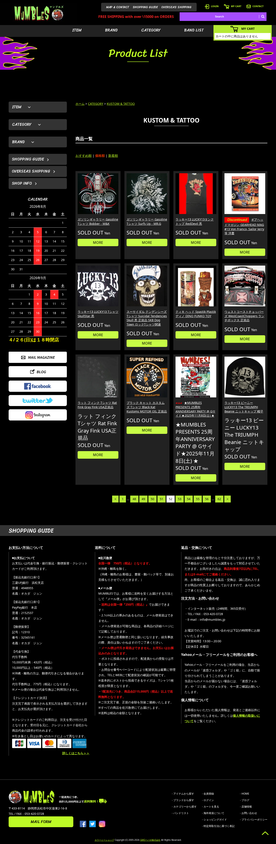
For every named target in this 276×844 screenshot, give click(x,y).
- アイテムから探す (183, 793)
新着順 (113, 155)
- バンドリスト (180, 813)
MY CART (236, 6)
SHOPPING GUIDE (145, 7)
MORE (98, 242)
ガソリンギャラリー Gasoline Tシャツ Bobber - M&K (98, 221)
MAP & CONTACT (117, 7)
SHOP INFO (22, 183)
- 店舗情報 (246, 806)
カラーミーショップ (104, 839)
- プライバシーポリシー (253, 819)
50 (152, 499)
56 (207, 499)
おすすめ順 (83, 155)
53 (179, 499)
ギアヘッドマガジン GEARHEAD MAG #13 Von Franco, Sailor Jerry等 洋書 (244, 226)
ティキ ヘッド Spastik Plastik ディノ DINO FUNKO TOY (196, 314)
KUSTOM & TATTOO (121, 104)
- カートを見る (210, 806)
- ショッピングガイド (214, 819)
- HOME (244, 793)
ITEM (77, 30)
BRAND (111, 30)
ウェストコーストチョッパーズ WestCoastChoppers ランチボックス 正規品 (244, 316)
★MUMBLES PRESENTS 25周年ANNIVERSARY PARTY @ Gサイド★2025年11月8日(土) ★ (195, 409)
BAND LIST (194, 30)
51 (161, 499)
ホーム (80, 104)
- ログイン (208, 800)
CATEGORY (151, 30)
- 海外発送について (213, 813)
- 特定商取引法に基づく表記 (218, 826)
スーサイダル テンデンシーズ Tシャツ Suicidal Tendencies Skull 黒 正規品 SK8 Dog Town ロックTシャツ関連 (147, 318)
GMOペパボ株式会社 (150, 839)
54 (188, 499)
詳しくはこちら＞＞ (75, 753)
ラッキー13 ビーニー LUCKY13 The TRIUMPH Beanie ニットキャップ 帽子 (243, 407)
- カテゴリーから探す (184, 806)
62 (219, 499)
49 (143, 499)
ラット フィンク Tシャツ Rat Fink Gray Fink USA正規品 (97, 405)
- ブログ (244, 800)
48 (134, 499)
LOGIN (215, 6)
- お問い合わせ (248, 813)
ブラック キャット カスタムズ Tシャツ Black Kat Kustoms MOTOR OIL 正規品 (147, 407)
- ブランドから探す (183, 800)
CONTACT (257, 6)
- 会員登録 (208, 793)
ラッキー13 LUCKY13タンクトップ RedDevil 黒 (195, 221)
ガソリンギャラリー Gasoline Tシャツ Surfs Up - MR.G (147, 221)
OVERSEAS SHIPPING (176, 7)
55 (197, 499)
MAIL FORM (41, 821)
